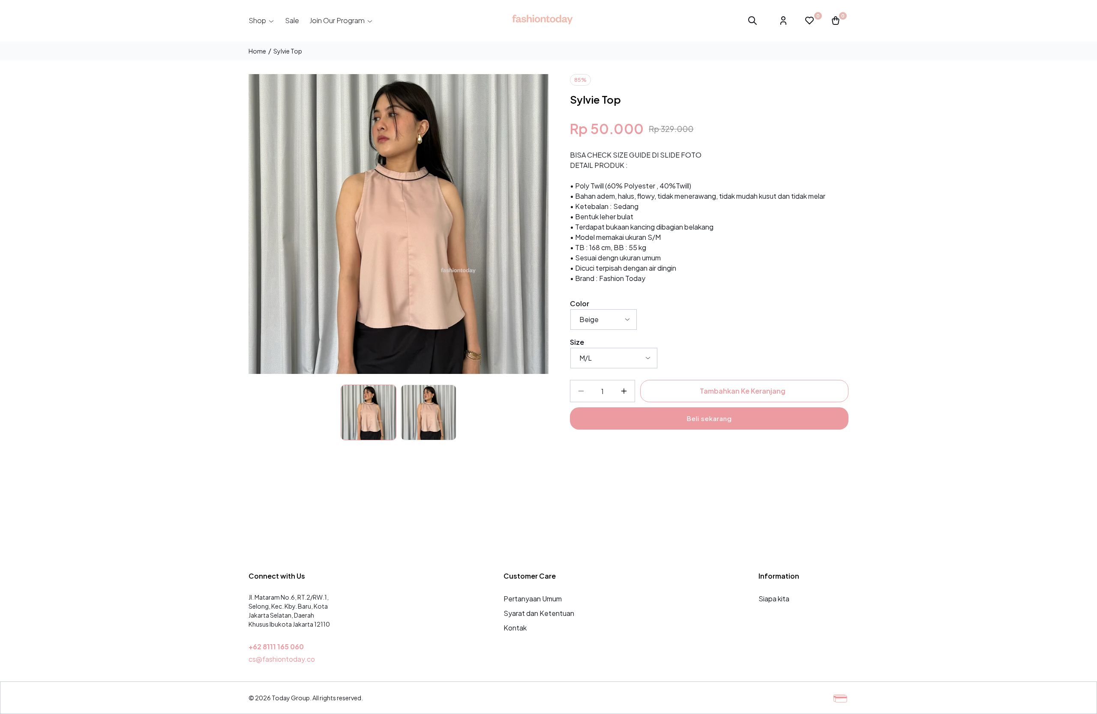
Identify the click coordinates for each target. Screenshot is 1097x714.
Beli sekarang (709, 418)
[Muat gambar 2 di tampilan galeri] (428, 412)
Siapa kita (773, 598)
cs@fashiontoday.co (282, 658)
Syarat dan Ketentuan (539, 613)
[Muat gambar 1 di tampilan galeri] (368, 412)
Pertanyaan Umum (533, 598)
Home (257, 51)
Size (577, 342)
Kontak (515, 627)
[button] (261, 20)
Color (579, 303)
